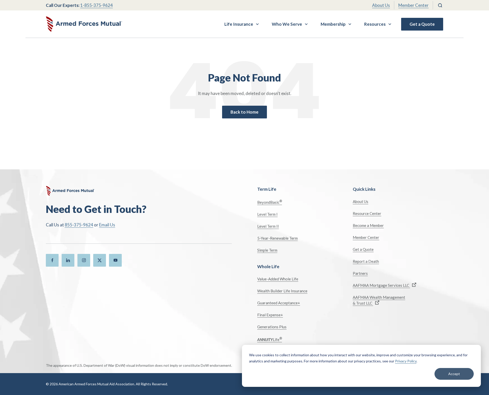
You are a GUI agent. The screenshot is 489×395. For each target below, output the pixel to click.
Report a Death (366, 261)
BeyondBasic (269, 202)
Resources (375, 24)
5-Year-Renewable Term (277, 238)
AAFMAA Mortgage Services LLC (381, 285)
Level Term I (267, 214)
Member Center (413, 5)
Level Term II (268, 226)
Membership (333, 24)
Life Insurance (238, 24)
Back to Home (244, 112)
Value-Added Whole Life (277, 279)
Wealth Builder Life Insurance (282, 291)
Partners (360, 273)
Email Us (107, 224)
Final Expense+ (270, 314)
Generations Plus (272, 326)
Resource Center (367, 213)
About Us (381, 5)
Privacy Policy (405, 361)
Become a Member (368, 225)
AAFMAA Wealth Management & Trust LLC (379, 300)
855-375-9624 (79, 224)
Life (269, 339)
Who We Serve (287, 24)
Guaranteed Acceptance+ (278, 303)
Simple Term (267, 250)
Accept (454, 374)
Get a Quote (422, 24)
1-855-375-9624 (96, 5)
